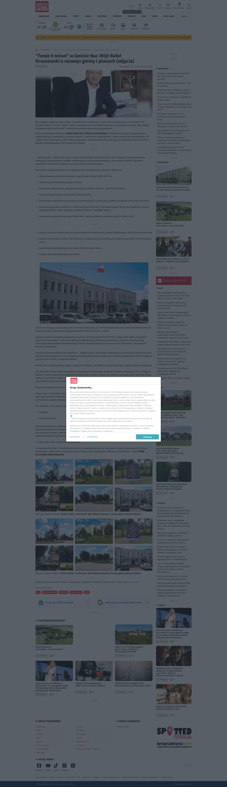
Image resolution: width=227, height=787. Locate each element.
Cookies (84, 431)
